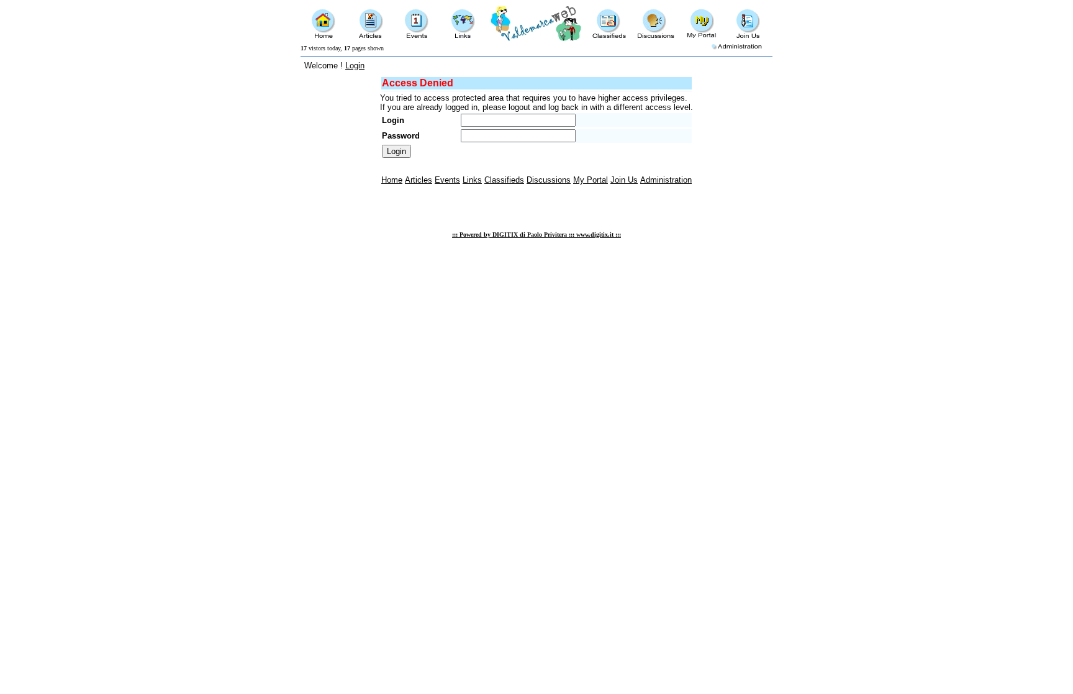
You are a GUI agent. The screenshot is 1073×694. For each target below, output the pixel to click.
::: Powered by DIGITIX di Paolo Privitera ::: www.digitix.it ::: (536, 234)
